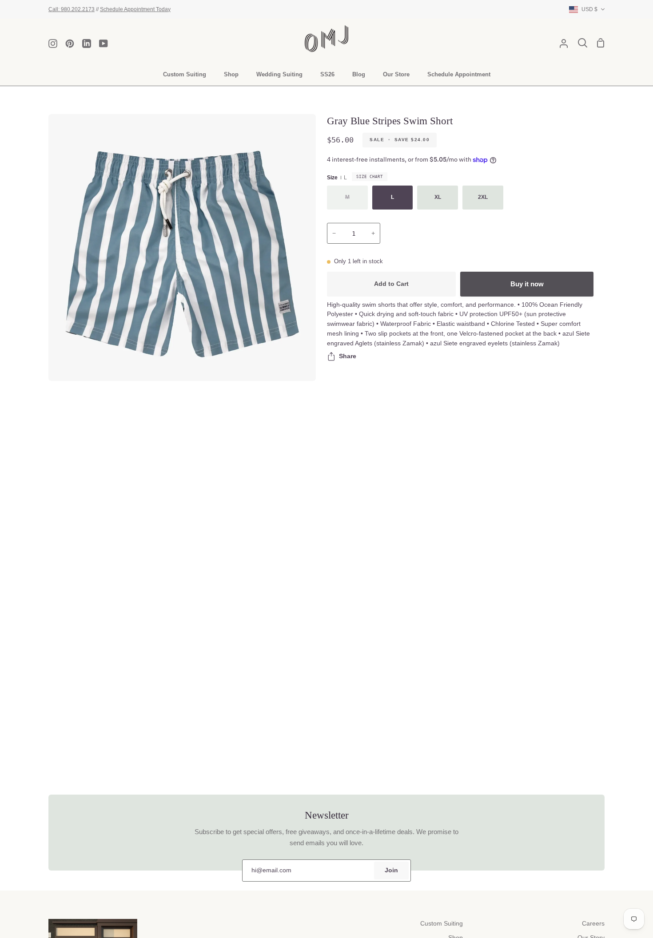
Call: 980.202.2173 (71, 9)
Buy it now (527, 284)
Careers (593, 923)
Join (391, 870)
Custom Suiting (441, 923)
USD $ (589, 9)
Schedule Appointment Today (135, 9)
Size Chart (369, 176)
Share (347, 356)
